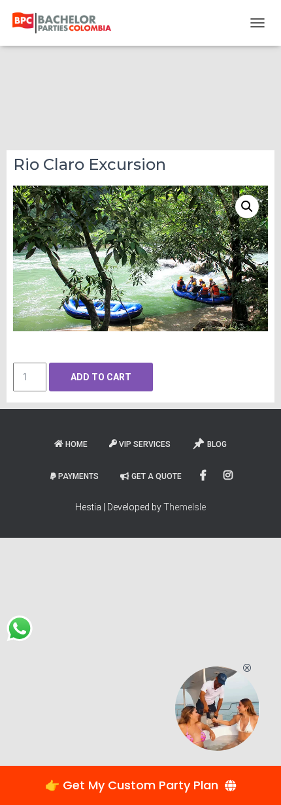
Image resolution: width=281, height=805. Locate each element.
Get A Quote (156, 476)
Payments (78, 476)
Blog (217, 444)
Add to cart (101, 377)
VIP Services (145, 444)
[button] (247, 206)
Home (76, 444)
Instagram (229, 476)
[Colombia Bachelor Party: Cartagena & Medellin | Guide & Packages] (67, 23)
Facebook (204, 476)
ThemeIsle (184, 507)
